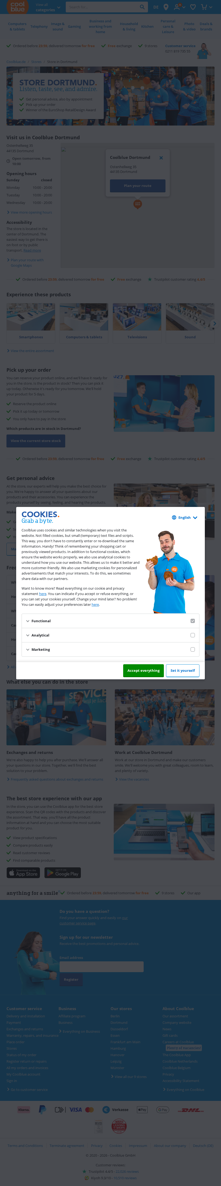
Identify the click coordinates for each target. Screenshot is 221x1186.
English (184, 517)
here (42, 593)
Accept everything (143, 670)
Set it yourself (183, 670)
